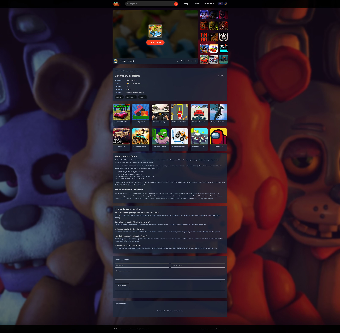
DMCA (225, 329)
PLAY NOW (157, 42)
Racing (123, 71)
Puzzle (143, 97)
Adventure (131, 97)
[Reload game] (185, 61)
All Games (196, 4)
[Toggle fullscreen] (195, 61)
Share (221, 76)
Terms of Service (216, 329)
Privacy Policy (204, 329)
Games (117, 71)
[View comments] (188, 61)
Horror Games (209, 4)
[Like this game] (177, 61)
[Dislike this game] (181, 61)
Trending (185, 4)
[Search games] (176, 4)
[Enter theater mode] (192, 61)
